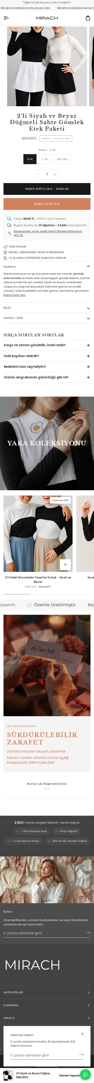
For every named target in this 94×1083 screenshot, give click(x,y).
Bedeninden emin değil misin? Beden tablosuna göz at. (48, 233)
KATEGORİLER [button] (13, 992)
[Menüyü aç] (10, 18)
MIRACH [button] (9, 1018)
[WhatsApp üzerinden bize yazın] (85, 1074)
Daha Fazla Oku (14, 295)
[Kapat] (84, 1034)
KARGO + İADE (13, 318)
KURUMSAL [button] (11, 1005)
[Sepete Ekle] (65, 564)
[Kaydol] (80, 1054)
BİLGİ (7, 307)
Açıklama (9, 266)
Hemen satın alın (47, 204)
